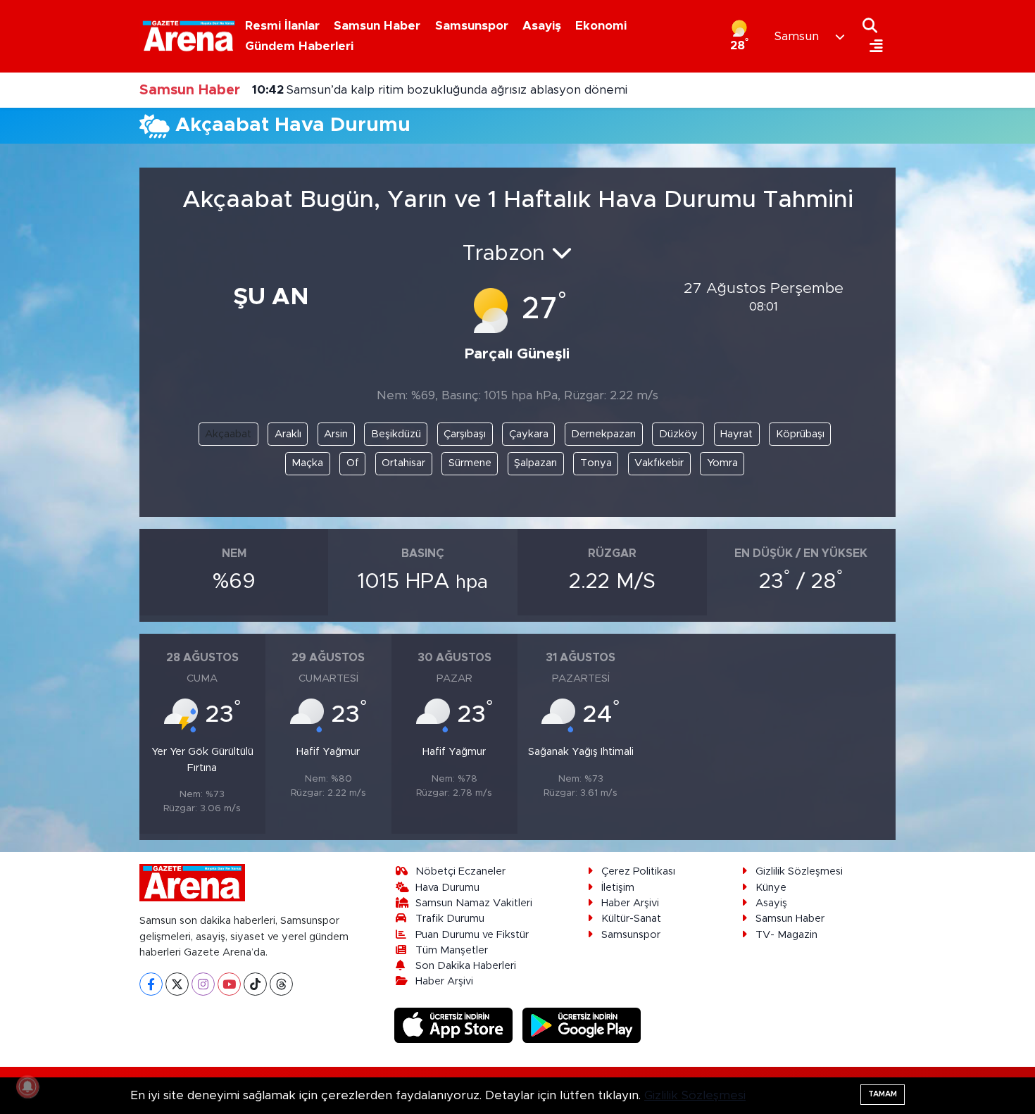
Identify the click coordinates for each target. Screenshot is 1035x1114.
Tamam (882, 1094)
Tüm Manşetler (451, 950)
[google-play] (582, 1025)
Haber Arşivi (444, 981)
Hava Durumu (447, 887)
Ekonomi (601, 26)
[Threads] (281, 984)
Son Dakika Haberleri (465, 965)
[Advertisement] (74, 367)
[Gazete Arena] (188, 36)
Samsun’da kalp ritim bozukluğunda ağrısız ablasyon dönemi (439, 90)
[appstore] (455, 1025)
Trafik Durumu (449, 918)
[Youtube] (229, 984)
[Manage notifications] (27, 1086)
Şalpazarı (535, 463)
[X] (177, 984)
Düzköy (678, 434)
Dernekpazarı (603, 434)
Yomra (722, 463)
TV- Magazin (786, 935)
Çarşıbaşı (465, 434)
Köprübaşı (800, 434)
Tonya (596, 463)
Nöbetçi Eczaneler (460, 871)
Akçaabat (228, 434)
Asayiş (541, 26)
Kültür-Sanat (631, 918)
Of (352, 463)
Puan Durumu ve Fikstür (472, 935)
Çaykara (528, 434)
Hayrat (736, 434)
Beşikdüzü (396, 434)
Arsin (336, 434)
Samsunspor (471, 26)
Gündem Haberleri (299, 46)
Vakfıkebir (659, 463)
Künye (770, 887)
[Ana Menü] (872, 47)
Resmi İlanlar (282, 26)
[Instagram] (203, 984)
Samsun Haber (377, 26)
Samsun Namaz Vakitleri (473, 903)
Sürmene (469, 463)
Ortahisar (403, 463)
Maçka (307, 463)
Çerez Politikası (638, 871)
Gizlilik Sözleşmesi (799, 871)
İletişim (617, 887)
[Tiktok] (255, 984)
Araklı (288, 434)
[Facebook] (151, 984)
